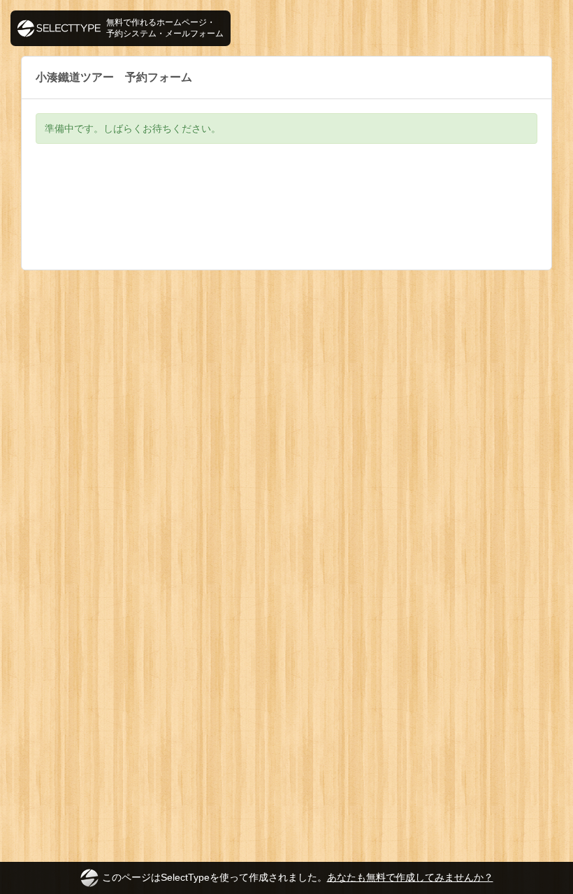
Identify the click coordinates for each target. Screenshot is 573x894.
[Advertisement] (286, 217)
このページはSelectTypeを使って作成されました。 (297, 877)
